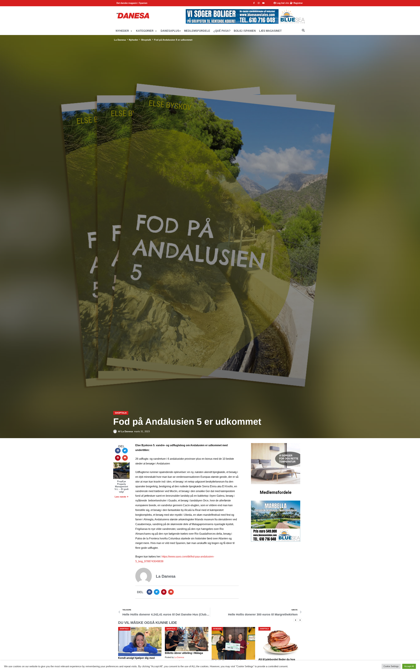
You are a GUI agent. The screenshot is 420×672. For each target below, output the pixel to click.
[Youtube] (263, 3)
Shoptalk (146, 39)
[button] (124, 31)
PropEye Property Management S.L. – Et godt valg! (121, 486)
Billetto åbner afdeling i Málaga (137, 653)
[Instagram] (259, 3)
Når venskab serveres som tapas (278, 658)
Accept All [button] (409, 666)
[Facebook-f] (254, 3)
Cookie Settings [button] (391, 666)
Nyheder (133, 39)
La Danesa (120, 39)
